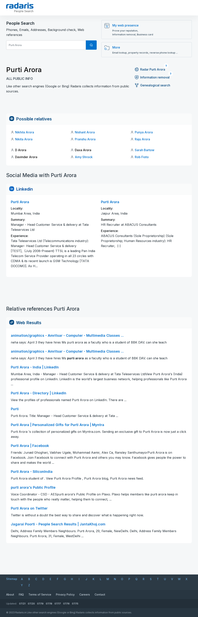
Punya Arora (144, 132)
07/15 (75, 603)
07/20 (31, 603)
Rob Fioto (142, 157)
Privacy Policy (65, 594)
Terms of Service (39, 594)
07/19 (40, 603)
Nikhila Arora (24, 132)
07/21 (22, 603)
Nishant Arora (85, 132)
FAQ (21, 594)
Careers (84, 594)
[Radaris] (19, 6)
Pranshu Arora (85, 139)
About (10, 594)
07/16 (66, 603)
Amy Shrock (84, 157)
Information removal (155, 77)
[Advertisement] (99, 104)
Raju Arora (142, 139)
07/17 (58, 603)
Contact (100, 594)
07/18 (49, 603)
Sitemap (11, 578)
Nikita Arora (23, 139)
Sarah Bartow (144, 150)
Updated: (11, 603)
